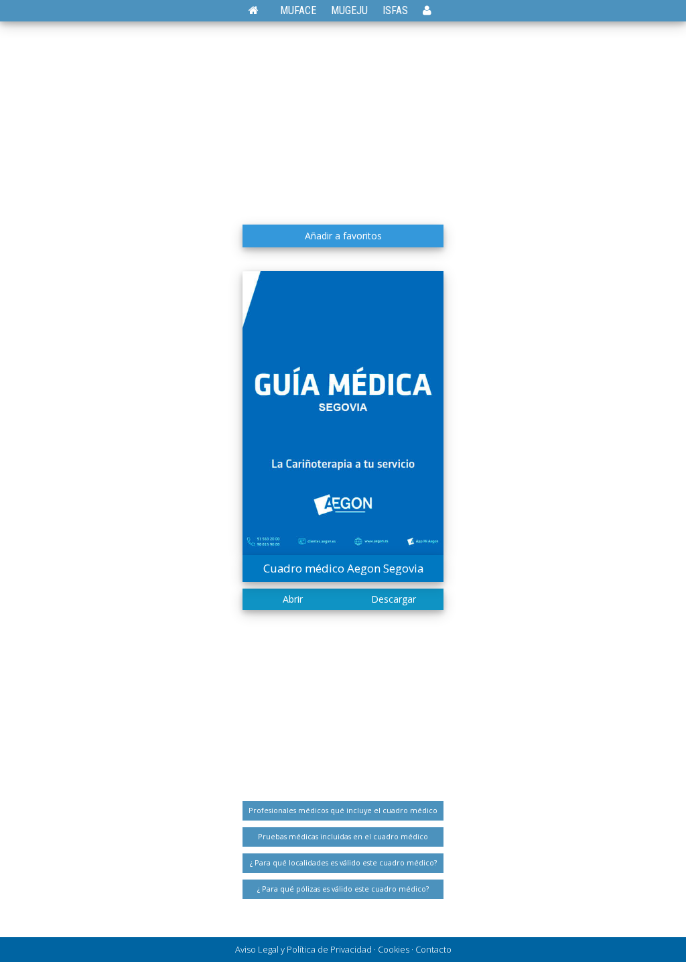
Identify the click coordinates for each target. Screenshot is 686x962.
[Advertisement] (343, 117)
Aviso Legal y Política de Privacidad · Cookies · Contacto (343, 949)
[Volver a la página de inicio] (260, 10)
